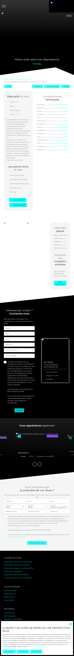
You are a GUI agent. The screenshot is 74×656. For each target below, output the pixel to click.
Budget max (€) (11, 511)
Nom (7, 334)
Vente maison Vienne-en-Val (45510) (16, 565)
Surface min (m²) (34, 511)
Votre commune (11, 350)
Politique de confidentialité (13, 619)
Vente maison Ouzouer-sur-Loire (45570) (18, 562)
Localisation (53, 505)
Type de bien (31, 505)
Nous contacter (9, 600)
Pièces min (53, 511)
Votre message (10, 356)
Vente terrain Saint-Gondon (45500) (16, 575)
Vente (6, 79)
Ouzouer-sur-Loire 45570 (24, 79)
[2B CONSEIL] (61, 6)
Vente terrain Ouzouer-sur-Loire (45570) (18, 578)
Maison (11, 79)
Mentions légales (9, 616)
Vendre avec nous (10, 594)
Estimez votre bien (10, 590)
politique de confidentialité (17, 537)
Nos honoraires (9, 613)
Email (7, 339)
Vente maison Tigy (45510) (13, 571)
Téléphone (9, 345)
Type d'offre (9, 505)
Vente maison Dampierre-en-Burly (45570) (18, 568)
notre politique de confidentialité (38, 646)
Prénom (8, 328)
